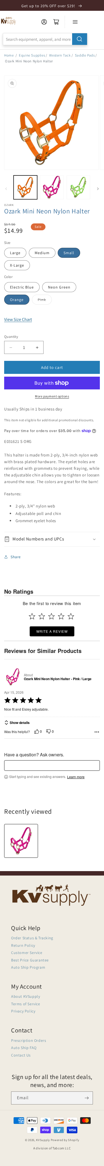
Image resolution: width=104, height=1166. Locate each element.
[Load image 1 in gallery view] (25, 187)
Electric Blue (22, 287)
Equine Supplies (32, 55)
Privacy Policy (23, 1011)
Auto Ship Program (28, 967)
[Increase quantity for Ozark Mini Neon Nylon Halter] (37, 347)
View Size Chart (18, 319)
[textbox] (52, 765)
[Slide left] (6, 189)
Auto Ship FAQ (24, 1047)
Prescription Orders (28, 1040)
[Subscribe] (86, 1097)
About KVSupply (25, 996)
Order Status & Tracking (32, 937)
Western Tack (59, 55)
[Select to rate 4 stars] (61, 616)
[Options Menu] (97, 732)
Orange (17, 299)
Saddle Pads (85, 55)
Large (15, 252)
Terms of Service (25, 1003)
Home (9, 55)
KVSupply (43, 1140)
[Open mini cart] (56, 22)
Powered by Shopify (65, 1140)
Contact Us (21, 1055)
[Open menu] (75, 22)
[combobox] (45, 39)
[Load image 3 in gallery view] (78, 187)
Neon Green (59, 287)
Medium (42, 252)
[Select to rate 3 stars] (51, 616)
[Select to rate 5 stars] (71, 616)
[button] (52, 539)
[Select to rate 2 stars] (41, 616)
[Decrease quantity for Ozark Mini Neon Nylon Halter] (10, 347)
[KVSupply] (9, 20)
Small (69, 252)
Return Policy (23, 945)
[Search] (79, 39)
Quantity (11, 336)
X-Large (17, 265)
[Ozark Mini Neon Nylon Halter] (21, 841)
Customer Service (26, 952)
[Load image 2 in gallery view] (52, 187)
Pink (42, 299)
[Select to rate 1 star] (32, 616)
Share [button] (16, 556)
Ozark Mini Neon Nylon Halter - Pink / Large (58, 679)
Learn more (76, 777)
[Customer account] (44, 22)
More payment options (52, 396)
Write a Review (52, 631)
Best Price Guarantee (30, 960)
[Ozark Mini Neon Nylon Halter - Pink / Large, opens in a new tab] (13, 677)
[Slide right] (98, 189)
